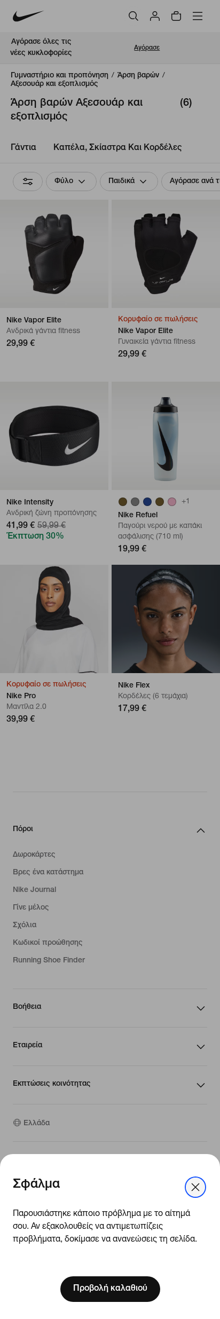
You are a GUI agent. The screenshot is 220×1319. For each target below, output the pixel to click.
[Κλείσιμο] (195, 1187)
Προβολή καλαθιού (110, 1289)
